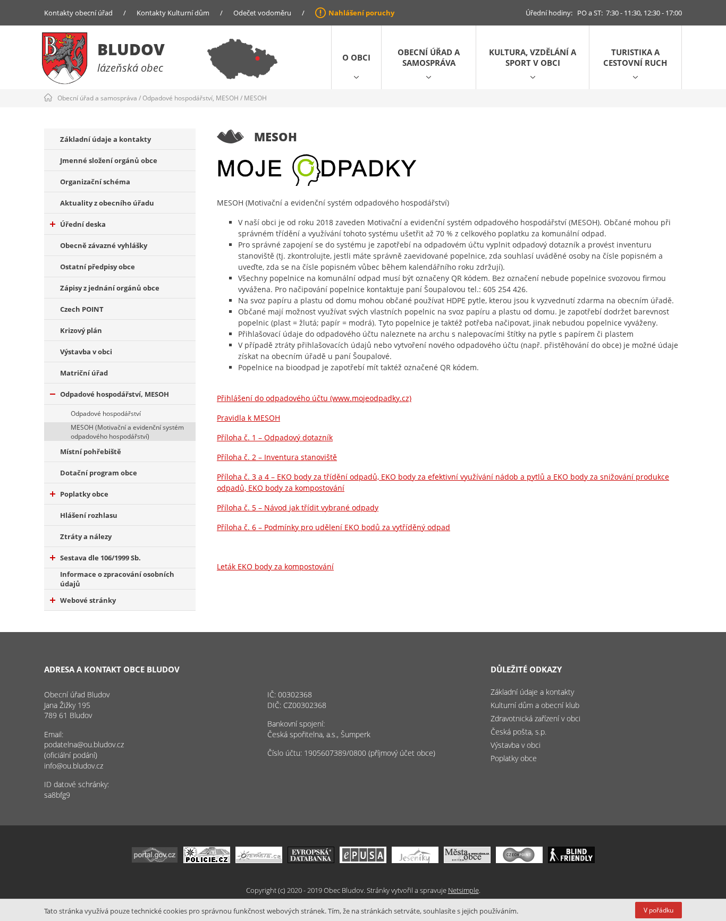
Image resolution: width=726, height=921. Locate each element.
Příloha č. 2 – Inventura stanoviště (277, 457)
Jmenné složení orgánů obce (108, 160)
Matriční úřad (84, 373)
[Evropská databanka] (311, 860)
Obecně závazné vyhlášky (103, 245)
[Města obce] (467, 860)
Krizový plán (81, 330)
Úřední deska (83, 224)
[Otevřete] (259, 860)
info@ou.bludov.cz (73, 766)
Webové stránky (88, 600)
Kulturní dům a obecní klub (535, 705)
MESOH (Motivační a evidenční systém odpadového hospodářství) (127, 432)
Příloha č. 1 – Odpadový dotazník (275, 437)
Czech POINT (82, 309)
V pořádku (658, 910)
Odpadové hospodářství (106, 413)
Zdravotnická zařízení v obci (535, 718)
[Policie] (207, 860)
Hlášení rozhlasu (88, 515)
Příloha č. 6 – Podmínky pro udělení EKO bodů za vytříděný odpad (333, 527)
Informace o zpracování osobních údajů (117, 579)
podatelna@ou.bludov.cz (84, 744)
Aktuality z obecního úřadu (107, 203)
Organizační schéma (95, 181)
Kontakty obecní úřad (78, 13)
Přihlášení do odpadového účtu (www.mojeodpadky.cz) (314, 398)
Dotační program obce (98, 472)
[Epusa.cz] (363, 860)
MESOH (255, 98)
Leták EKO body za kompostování (275, 566)
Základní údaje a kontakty (105, 139)
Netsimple (463, 890)
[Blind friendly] (571, 860)
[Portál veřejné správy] (155, 860)
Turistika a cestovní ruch (635, 57)
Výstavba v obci (86, 351)
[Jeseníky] (415, 860)
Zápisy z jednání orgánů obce (109, 288)
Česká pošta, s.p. (518, 732)
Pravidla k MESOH (248, 418)
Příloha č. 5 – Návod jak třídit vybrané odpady (297, 507)
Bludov (131, 49)
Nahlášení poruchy (361, 13)
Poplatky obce (84, 494)
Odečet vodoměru (262, 13)
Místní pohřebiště (90, 451)
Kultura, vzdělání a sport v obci (532, 57)
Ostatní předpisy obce (97, 266)
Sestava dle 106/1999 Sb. (100, 557)
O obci (356, 57)
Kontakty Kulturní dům (173, 13)
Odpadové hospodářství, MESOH (190, 98)
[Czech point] (519, 860)
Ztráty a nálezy (86, 536)
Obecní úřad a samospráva (429, 57)
